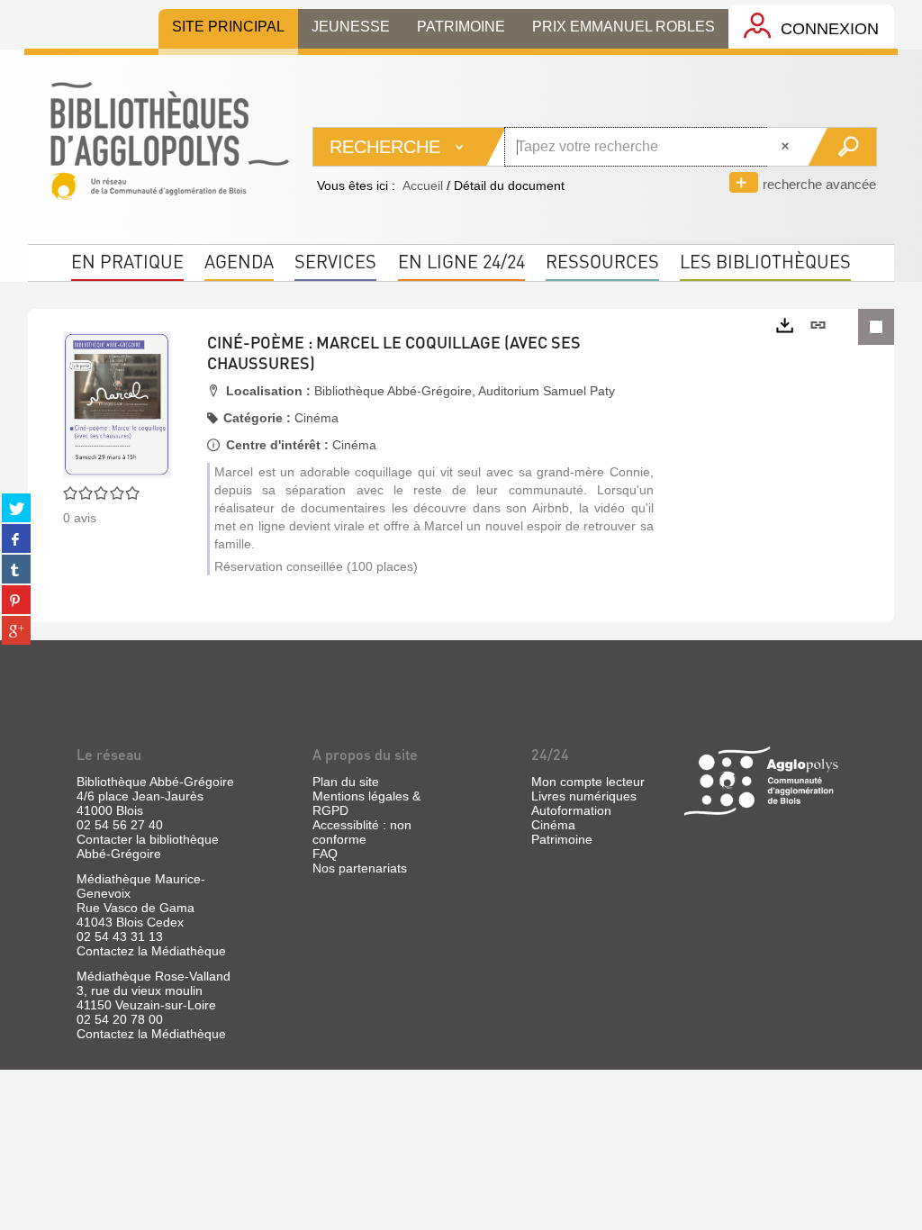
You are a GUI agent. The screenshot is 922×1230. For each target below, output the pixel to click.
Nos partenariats (359, 868)
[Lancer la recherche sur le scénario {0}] (841, 147)
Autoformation (571, 810)
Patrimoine (561, 839)
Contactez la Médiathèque (151, 951)
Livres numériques (584, 796)
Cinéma (553, 825)
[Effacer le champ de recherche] (787, 147)
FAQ (325, 853)
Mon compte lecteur (588, 781)
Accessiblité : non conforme (361, 832)
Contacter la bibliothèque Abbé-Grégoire (148, 846)
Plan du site (345, 781)
